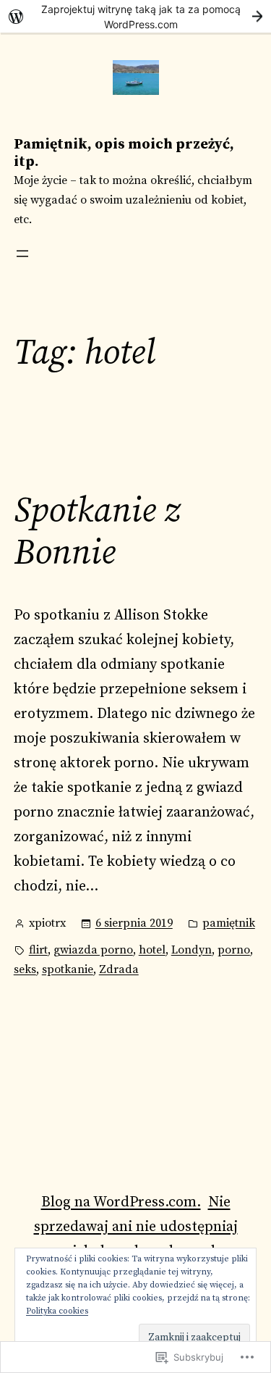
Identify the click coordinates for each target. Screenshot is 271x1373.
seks (25, 969)
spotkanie (67, 969)
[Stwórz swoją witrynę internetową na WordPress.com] (135, 16)
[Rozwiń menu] (22, 253)
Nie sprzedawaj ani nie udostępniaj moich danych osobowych (136, 1227)
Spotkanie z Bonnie (97, 533)
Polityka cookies (57, 1311)
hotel (152, 950)
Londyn (191, 950)
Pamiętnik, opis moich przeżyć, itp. (124, 153)
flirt (38, 950)
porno (234, 950)
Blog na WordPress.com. (121, 1202)
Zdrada (119, 969)
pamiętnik (228, 923)
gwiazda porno (93, 950)
